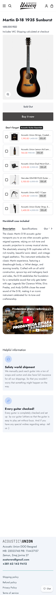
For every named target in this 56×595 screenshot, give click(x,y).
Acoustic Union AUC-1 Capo (33, 192)
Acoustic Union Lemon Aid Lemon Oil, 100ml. (36, 149)
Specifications (29, 228)
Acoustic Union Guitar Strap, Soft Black (36, 206)
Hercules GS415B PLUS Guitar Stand (36, 178)
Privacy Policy (10, 587)
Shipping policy (11, 577)
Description (9, 228)
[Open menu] (3, 5)
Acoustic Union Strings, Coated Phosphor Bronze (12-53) (36, 135)
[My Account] (45, 6)
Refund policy (10, 582)
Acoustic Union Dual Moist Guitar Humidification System (36, 163)
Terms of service (11, 593)
